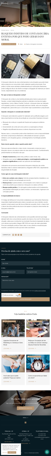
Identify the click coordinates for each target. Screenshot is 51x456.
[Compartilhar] (21, 235)
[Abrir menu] (48, 3)
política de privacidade (40, 290)
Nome (3, 259)
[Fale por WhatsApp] (47, 452)
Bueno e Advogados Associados (34, 44)
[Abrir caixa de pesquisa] (45, 3)
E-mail (3, 268)
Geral (21, 44)
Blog (12, 30)
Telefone (29, 268)
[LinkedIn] (16, 235)
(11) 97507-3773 (42, 435)
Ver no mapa (8, 441)
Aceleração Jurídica (34, 452)
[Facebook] (13, 235)
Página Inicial (5, 30)
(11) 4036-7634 (42, 434)
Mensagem (4, 276)
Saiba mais (4, 452)
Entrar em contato (25, 408)
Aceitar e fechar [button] (12, 452)
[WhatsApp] (18, 235)
